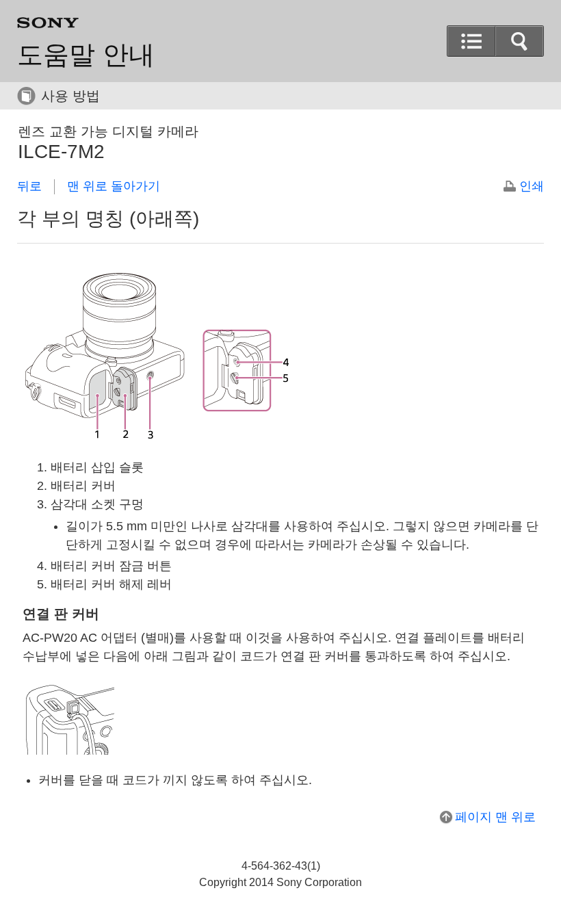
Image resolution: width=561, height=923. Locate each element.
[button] (519, 41)
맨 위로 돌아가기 (113, 186)
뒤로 (29, 186)
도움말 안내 (86, 55)
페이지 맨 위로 (495, 817)
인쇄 (531, 186)
